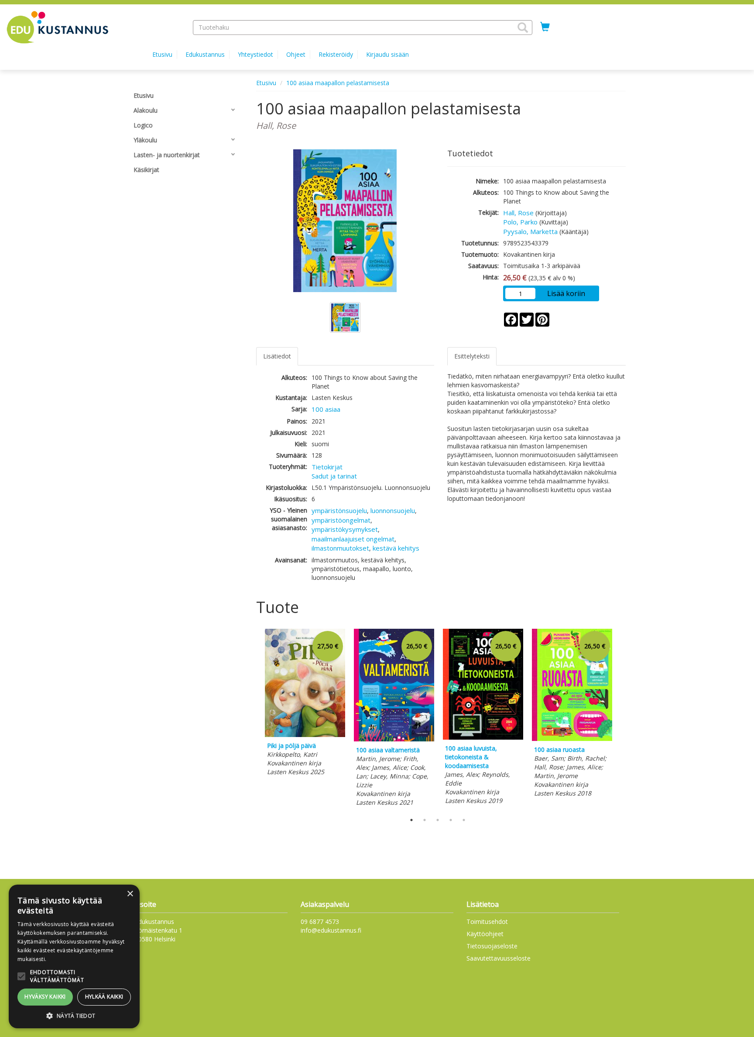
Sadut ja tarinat (334, 476)
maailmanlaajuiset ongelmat (353, 538)
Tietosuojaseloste (492, 946)
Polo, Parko (520, 221)
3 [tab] (437, 820)
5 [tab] (463, 820)
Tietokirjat (327, 466)
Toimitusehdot (487, 921)
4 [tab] (450, 820)
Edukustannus (205, 54)
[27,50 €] (305, 734)
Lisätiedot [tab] (277, 356)
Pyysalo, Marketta (530, 231)
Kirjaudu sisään (387, 54)
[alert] (74, 956)
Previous (254, 719)
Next (621, 719)
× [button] (130, 894)
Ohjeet (295, 54)
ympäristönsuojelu (339, 510)
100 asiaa (326, 409)
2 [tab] (424, 820)
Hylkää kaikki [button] (104, 996)
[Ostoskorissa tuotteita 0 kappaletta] (545, 27)
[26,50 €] (394, 739)
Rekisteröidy (336, 54)
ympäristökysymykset (345, 529)
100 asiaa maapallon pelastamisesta (337, 83)
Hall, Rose (518, 212)
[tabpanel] (305, 703)
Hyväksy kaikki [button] (45, 996)
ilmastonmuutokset (340, 548)
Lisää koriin (566, 293)
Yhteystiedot (255, 54)
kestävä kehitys (396, 548)
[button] (523, 27)
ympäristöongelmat (341, 520)
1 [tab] (411, 820)
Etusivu (162, 54)
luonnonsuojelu (392, 510)
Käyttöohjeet (485, 934)
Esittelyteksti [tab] (472, 356)
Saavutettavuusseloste (498, 958)
